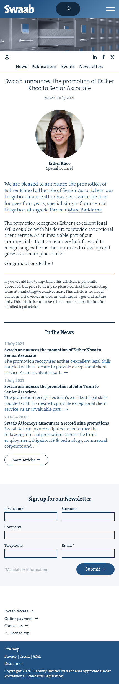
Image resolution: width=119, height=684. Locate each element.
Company (12, 527)
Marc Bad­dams (85, 209)
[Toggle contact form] (68, 9)
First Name (13, 509)
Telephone (13, 545)
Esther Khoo (18, 190)
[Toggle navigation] (110, 9)
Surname (69, 509)
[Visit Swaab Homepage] (19, 8)
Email (67, 545)
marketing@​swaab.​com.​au (41, 291)
